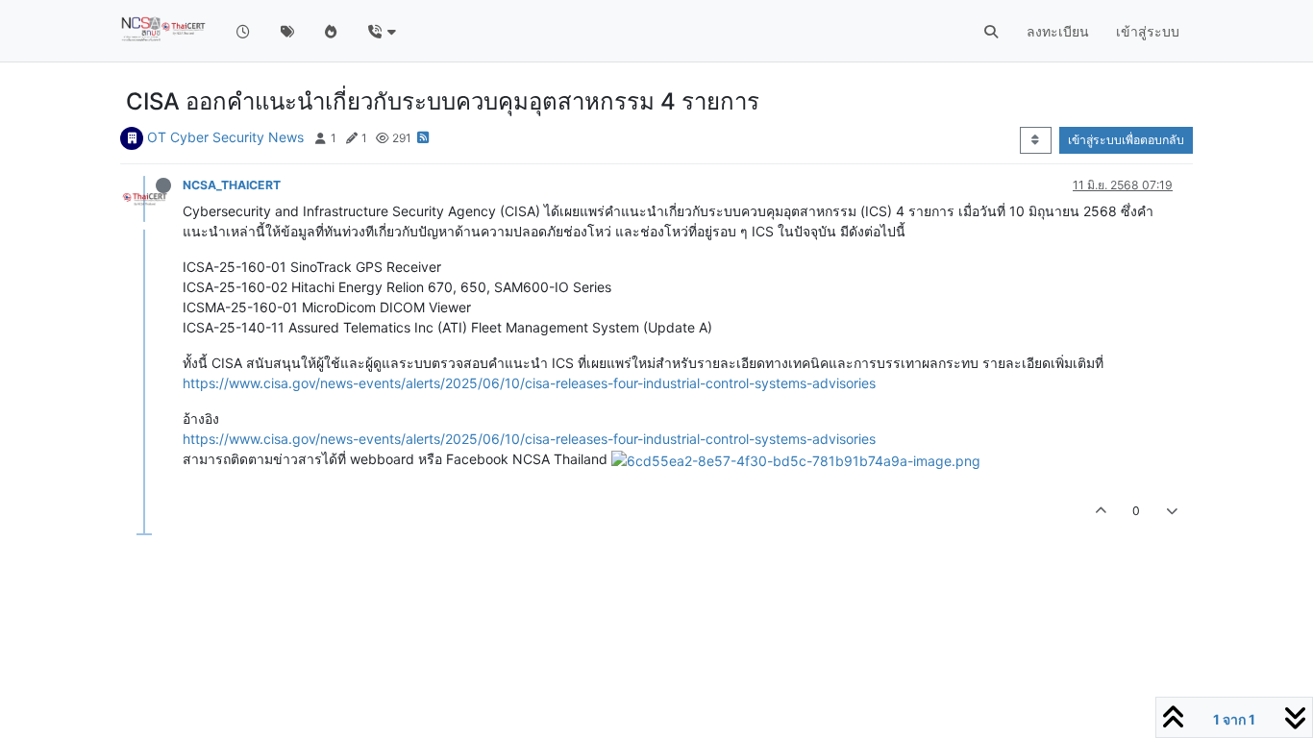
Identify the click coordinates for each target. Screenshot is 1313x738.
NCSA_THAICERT (232, 185)
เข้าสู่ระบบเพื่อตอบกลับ (1126, 140)
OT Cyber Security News (225, 137)
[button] (381, 31)
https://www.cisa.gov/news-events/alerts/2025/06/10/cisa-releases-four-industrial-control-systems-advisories (529, 383)
